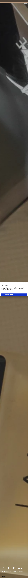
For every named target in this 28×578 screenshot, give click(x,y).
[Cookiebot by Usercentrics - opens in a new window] (24, 282)
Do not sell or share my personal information (7, 294)
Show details (24, 292)
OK (20, 294)
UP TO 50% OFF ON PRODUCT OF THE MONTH (19, 2)
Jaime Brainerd (25, 5)
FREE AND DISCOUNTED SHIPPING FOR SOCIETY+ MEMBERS (8, 2)
